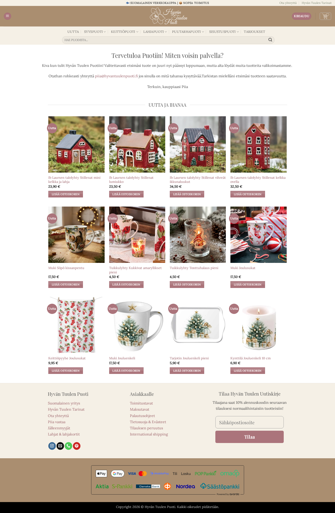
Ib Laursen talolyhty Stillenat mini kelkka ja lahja (74, 180)
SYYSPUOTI (93, 32)
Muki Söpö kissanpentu (66, 268)
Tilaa (249, 437)
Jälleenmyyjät (59, 428)
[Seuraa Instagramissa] (52, 446)
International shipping (149, 434)
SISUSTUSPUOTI (222, 32)
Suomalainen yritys (64, 403)
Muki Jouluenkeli (122, 358)
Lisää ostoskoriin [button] (66, 194)
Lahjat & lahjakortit (64, 434)
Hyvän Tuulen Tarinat (317, 3)
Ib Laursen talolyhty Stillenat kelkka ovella (258, 180)
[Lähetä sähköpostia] (60, 446)
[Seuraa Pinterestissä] (76, 446)
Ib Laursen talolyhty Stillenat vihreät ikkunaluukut (198, 180)
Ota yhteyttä (288, 3)
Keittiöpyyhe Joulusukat (67, 358)
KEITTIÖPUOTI (123, 32)
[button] (7, 16)
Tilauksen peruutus (146, 428)
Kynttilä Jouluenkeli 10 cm (250, 358)
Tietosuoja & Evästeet (148, 422)
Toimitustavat (141, 403)
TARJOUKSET (254, 32)
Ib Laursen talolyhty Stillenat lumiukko (131, 180)
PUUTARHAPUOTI (186, 32)
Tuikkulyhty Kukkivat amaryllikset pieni (135, 270)
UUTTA (73, 32)
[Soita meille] (68, 446)
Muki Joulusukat (242, 268)
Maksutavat (139, 409)
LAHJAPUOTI (153, 32)
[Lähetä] (270, 40)
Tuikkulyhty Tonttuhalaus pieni (194, 268)
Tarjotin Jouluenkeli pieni (189, 358)
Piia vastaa (56, 422)
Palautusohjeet (142, 415)
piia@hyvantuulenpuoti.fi (116, 76)
